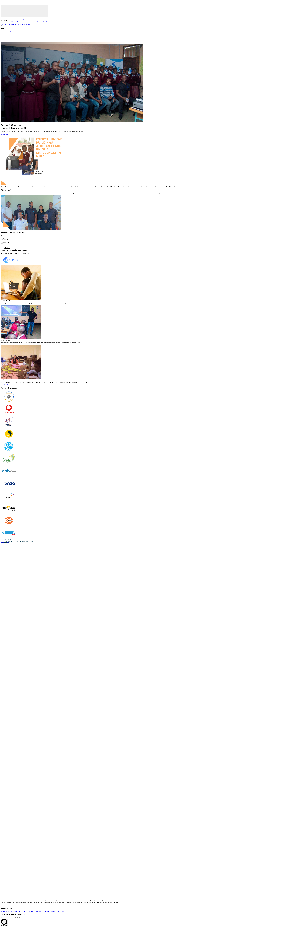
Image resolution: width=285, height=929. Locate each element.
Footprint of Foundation (14, 19)
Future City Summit (5, 21)
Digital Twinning (26, 24)
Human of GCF (35, 19)
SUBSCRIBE (4, 925)
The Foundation (4, 19)
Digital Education (17, 24)
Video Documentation (6, 27)
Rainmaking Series (32, 21)
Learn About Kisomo (6, 384)
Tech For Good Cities (22, 21)
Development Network (25, 19)
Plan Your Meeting (10, 29)
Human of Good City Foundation (16, 911)
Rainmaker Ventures (56, 911)
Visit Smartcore (4, 134)
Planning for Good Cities (42, 21)
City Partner (41, 19)
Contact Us (3, 29)
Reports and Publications (17, 27)
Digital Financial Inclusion (7, 24)
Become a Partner (5, 542)
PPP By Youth (13, 21)
